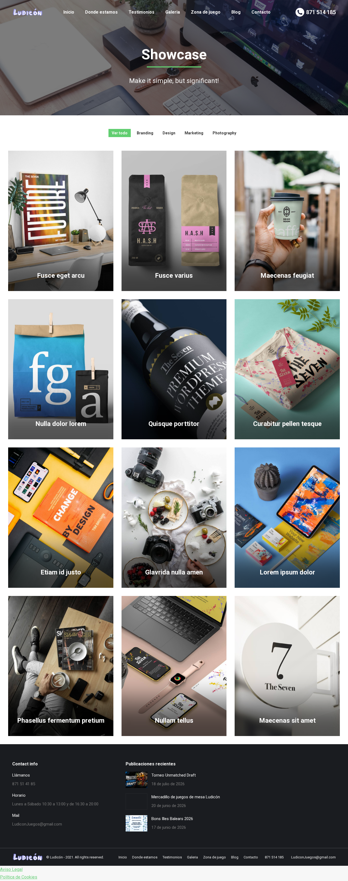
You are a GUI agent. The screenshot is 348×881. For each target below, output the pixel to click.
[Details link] (60, 260)
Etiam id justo (61, 572)
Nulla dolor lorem (60, 424)
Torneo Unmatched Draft (173, 775)
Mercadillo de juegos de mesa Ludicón (185, 797)
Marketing (194, 133)
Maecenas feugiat (287, 275)
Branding (145, 133)
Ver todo (120, 133)
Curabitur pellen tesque (287, 424)
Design (169, 133)
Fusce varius (174, 275)
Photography (224, 133)
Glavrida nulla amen (174, 572)
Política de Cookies (18, 877)
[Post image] (60, 221)
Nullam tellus (174, 720)
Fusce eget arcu (61, 275)
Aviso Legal (11, 869)
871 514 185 (321, 12)
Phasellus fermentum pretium (60, 720)
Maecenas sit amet (287, 720)
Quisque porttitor (173, 424)
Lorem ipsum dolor (287, 572)
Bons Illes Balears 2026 (172, 818)
